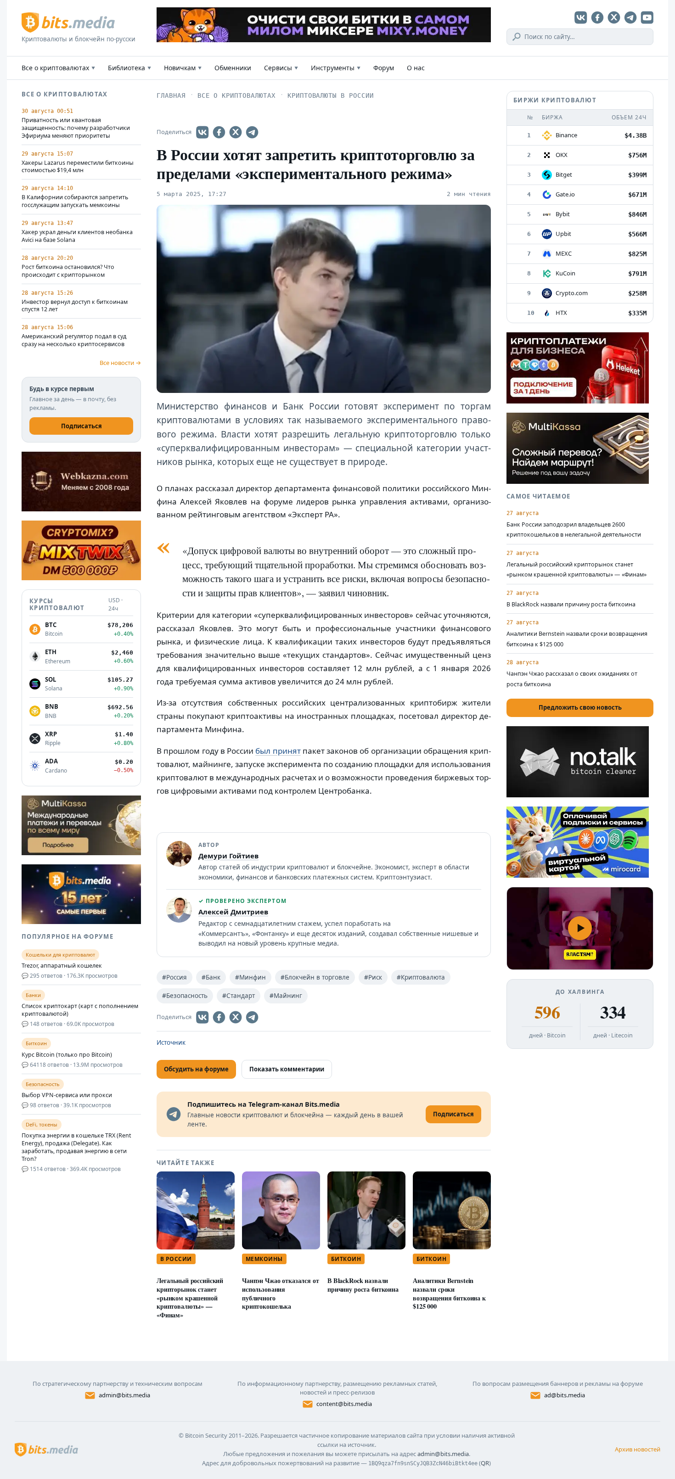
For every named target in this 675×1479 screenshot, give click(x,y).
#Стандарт (238, 996)
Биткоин (346, 1259)
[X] (614, 17)
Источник (171, 1042)
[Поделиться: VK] (202, 132)
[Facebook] (597, 17)
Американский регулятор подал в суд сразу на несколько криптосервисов (74, 340)
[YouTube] (647, 17)
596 (547, 1012)
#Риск (373, 977)
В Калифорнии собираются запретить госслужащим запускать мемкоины (75, 201)
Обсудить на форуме (196, 1069)
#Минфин (250, 977)
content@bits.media (344, 1404)
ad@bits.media (564, 1395)
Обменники (232, 67)
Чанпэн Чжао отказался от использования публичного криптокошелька (280, 1293)
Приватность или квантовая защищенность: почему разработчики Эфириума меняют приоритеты (76, 128)
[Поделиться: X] (235, 132)
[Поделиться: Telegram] (252, 132)
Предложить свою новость (580, 707)
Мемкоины (264, 1259)
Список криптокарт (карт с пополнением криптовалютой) (80, 1010)
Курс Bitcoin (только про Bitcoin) (67, 1055)
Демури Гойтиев (228, 855)
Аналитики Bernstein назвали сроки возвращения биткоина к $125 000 (449, 1293)
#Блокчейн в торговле (315, 977)
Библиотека (129, 67)
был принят (277, 750)
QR (485, 1463)
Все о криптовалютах (58, 67)
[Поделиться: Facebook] (219, 132)
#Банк (211, 977)
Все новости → (120, 363)
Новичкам (183, 67)
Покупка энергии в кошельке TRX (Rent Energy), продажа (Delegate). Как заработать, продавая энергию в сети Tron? (76, 1147)
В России (176, 1259)
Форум (383, 67)
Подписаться (81, 426)
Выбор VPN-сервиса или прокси (67, 1095)
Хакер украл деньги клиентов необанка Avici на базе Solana (77, 236)
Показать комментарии (286, 1069)
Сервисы (281, 67)
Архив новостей (637, 1449)
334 (612, 1012)
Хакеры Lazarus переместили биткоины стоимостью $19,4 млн (78, 166)
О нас (416, 67)
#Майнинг (286, 996)
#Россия (174, 977)
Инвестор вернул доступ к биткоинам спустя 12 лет (75, 306)
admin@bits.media (124, 1395)
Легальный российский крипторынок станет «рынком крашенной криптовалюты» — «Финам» (190, 1298)
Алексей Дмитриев (233, 911)
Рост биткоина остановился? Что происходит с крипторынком (68, 271)
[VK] (580, 17)
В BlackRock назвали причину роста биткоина (363, 1285)
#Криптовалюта (421, 977)
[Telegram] (630, 17)
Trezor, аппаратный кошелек (62, 965)
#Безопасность (185, 996)
